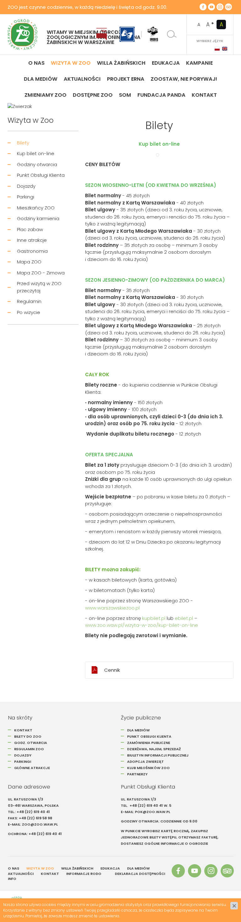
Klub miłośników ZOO (148, 767)
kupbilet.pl (153, 618)
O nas (36, 63)
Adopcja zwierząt (145, 761)
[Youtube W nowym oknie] (211, 6)
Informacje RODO (83, 873)
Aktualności (82, 79)
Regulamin (29, 301)
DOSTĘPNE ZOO (93, 95)
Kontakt (204, 95)
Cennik (112, 670)
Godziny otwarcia (37, 164)
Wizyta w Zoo (71, 63)
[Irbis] (152, 34)
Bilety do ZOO (27, 736)
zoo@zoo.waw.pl (40, 824)
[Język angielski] (224, 49)
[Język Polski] (217, 49)
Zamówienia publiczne (148, 742)
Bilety (23, 142)
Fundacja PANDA (161, 95)
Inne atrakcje (32, 240)
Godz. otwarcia (30, 742)
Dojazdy (26, 186)
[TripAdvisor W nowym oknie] (228, 6)
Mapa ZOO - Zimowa (41, 272)
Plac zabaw (30, 229)
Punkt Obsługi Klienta (41, 175)
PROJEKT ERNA (125, 79)
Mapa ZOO (29, 261)
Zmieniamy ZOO (45, 95)
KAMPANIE (199, 63)
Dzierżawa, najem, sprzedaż (154, 748)
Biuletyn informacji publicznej (158, 755)
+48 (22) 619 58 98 (35, 818)
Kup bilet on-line (35, 153)
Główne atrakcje (32, 767)
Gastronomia (32, 251)
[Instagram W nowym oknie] (220, 6)
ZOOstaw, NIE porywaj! (184, 79)
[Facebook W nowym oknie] (203, 6)
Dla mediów (40, 79)
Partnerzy (137, 774)
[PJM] (127, 34)
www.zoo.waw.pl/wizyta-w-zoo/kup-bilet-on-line (141, 625)
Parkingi (25, 196)
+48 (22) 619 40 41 (33, 811)
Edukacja (166, 63)
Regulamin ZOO (29, 748)
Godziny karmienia (38, 218)
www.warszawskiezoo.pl (112, 608)
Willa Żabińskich (121, 63)
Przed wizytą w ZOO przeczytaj (39, 287)
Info (12, 878)
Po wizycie (28, 312)
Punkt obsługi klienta (149, 736)
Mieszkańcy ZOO (36, 207)
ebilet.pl (184, 618)
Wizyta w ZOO (40, 868)
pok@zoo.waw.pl (153, 811)
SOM (125, 95)
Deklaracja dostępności (140, 873)
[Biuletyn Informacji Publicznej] (101, 34)
